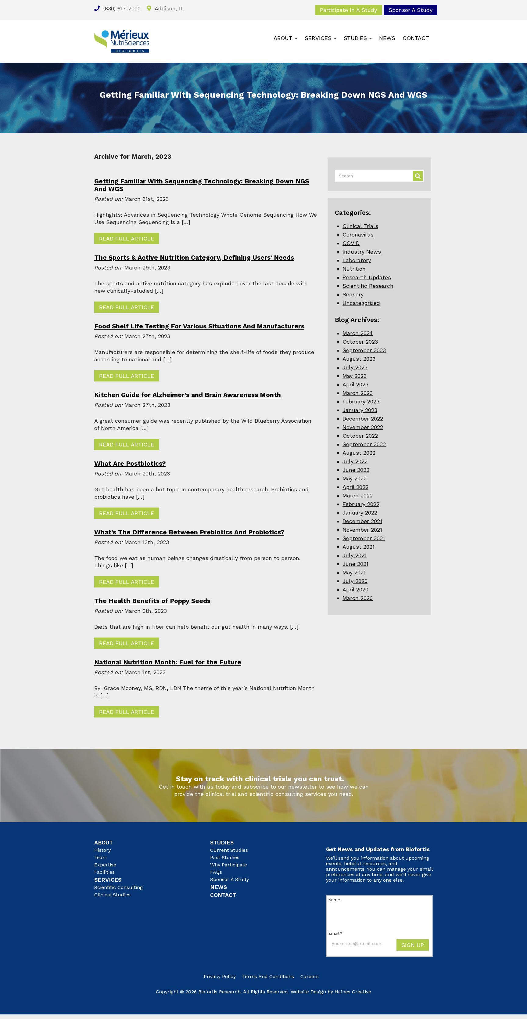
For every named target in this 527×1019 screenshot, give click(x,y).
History (102, 850)
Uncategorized (361, 303)
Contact (416, 38)
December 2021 (362, 521)
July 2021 (354, 555)
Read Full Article (126, 238)
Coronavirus (358, 234)
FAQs (216, 872)
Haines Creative (353, 992)
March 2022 (357, 495)
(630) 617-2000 (121, 8)
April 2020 (355, 589)
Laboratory (356, 260)
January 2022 (359, 512)
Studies (356, 38)
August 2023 (358, 359)
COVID (351, 243)
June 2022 (355, 470)
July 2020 (354, 581)
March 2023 (357, 393)
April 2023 (355, 384)
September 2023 (364, 350)
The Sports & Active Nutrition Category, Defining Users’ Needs (194, 257)
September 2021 (363, 538)
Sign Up (412, 945)
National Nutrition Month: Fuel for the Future (167, 662)
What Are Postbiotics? (130, 463)
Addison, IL (168, 8)
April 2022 (355, 487)
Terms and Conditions (268, 976)
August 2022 (358, 453)
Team (100, 857)
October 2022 (360, 435)
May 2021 (354, 572)
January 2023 (359, 410)
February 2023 (360, 401)
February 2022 (360, 504)
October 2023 (360, 341)
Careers (309, 976)
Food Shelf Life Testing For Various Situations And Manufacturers (199, 326)
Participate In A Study (348, 10)
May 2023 (354, 376)
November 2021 (362, 529)
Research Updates (366, 277)
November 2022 (362, 427)
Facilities (104, 872)
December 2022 (362, 418)
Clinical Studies (112, 895)
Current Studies (229, 850)
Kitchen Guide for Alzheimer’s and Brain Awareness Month (187, 395)
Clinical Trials (360, 226)
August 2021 (358, 547)
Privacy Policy (220, 976)
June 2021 (355, 564)
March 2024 (357, 333)
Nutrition (354, 269)
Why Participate (228, 865)
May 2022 (354, 478)
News (387, 38)
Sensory (353, 294)
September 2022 (364, 444)
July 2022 (354, 461)
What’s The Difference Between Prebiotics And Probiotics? (189, 532)
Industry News (361, 251)
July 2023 (354, 367)
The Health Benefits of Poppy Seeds (152, 601)
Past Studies (224, 857)
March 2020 (357, 598)
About (284, 38)
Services (319, 38)
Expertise (105, 865)
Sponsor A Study (410, 10)
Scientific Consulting (118, 887)
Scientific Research (367, 286)
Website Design (308, 992)
